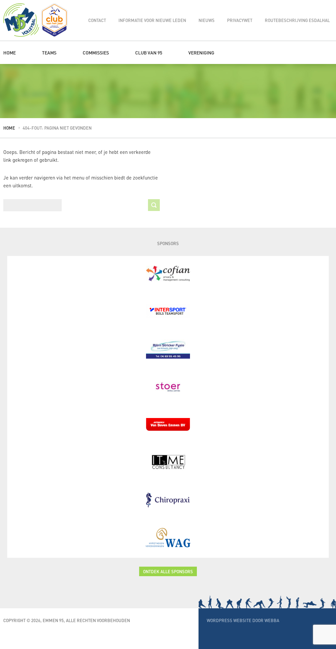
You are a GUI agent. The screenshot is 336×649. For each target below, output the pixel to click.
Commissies (96, 52)
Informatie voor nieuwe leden (152, 20)
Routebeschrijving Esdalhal (297, 20)
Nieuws (207, 20)
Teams (49, 52)
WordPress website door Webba (243, 620)
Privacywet (239, 20)
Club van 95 (148, 52)
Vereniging (201, 52)
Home (9, 52)
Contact (97, 20)
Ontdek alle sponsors (168, 571)
